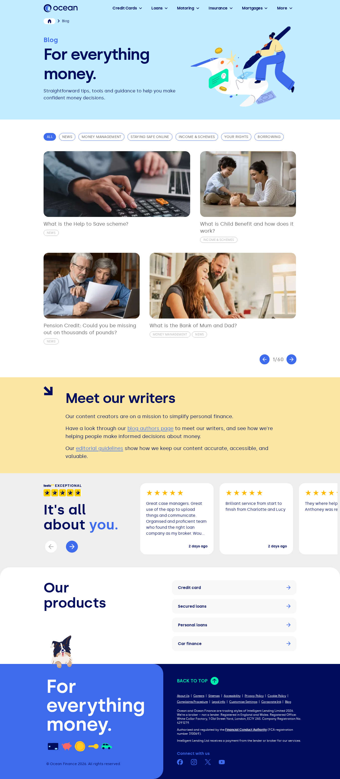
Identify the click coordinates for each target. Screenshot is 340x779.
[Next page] (291, 359)
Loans (157, 8)
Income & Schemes (197, 137)
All (50, 137)
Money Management (101, 137)
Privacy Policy (254, 696)
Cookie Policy (277, 696)
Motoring (185, 8)
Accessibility (232, 696)
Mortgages (252, 8)
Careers (198, 696)
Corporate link (271, 702)
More (282, 8)
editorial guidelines (99, 448)
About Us (183, 696)
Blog (288, 702)
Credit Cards (125, 8)
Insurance (218, 8)
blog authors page (150, 428)
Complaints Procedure (192, 702)
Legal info (218, 702)
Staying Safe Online (150, 137)
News (67, 137)
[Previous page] (265, 359)
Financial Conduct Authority (246, 729)
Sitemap (214, 696)
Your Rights (236, 137)
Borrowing (269, 137)
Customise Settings (243, 702)
